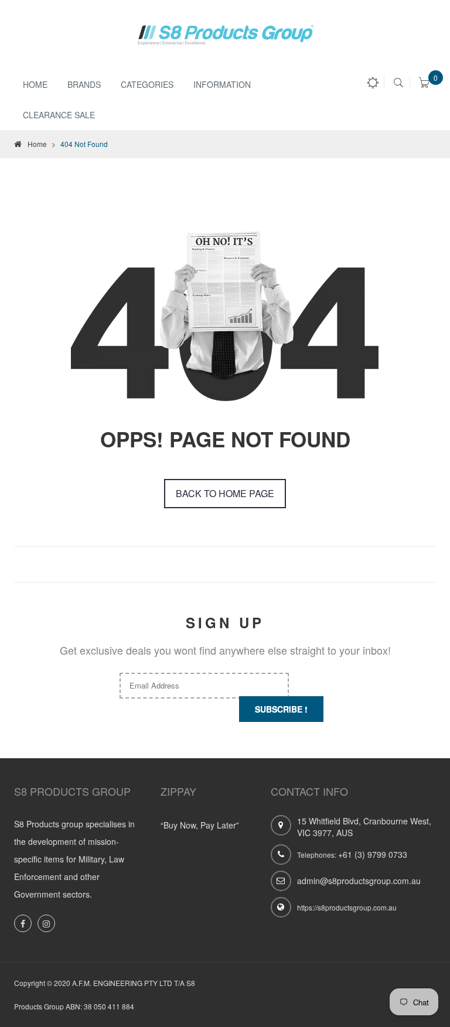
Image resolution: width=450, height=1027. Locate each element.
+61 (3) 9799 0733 (372, 854)
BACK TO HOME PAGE (225, 493)
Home (35, 84)
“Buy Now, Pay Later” (200, 825)
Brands (84, 84)
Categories (147, 84)
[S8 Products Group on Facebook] (23, 923)
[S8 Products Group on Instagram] (46, 923)
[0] (424, 84)
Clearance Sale (59, 115)
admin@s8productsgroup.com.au (359, 880)
